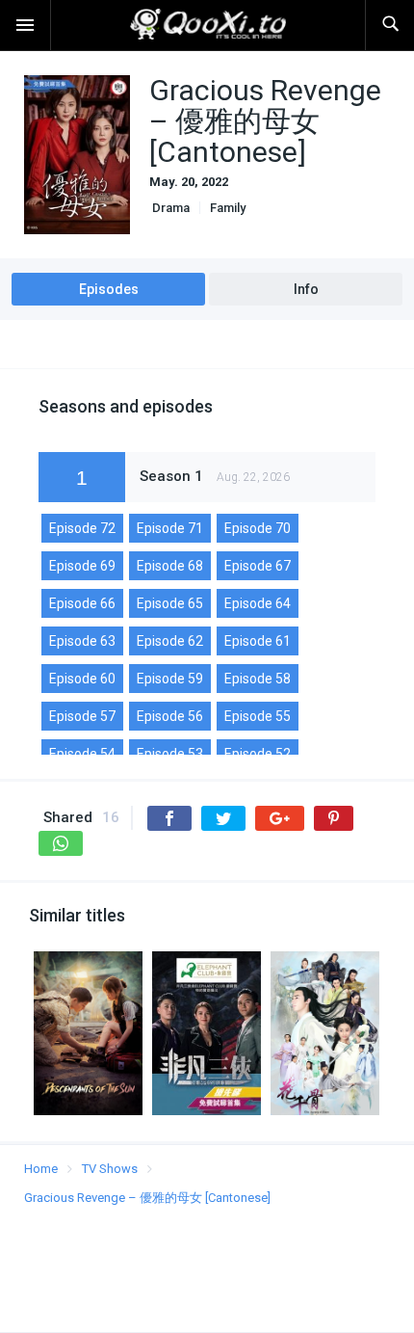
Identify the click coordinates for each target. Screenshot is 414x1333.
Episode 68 (170, 565)
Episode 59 (170, 678)
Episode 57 (82, 716)
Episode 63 (82, 641)
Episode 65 (170, 603)
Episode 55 (257, 716)
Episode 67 (257, 565)
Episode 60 (82, 678)
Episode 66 (82, 603)
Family (228, 207)
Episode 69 (82, 565)
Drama (169, 207)
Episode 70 (257, 528)
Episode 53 (170, 753)
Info (306, 289)
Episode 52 (257, 753)
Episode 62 (170, 641)
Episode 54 (82, 753)
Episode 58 (257, 678)
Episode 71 (170, 528)
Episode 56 (170, 716)
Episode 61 (257, 641)
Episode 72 (82, 528)
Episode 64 (257, 603)
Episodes (109, 289)
